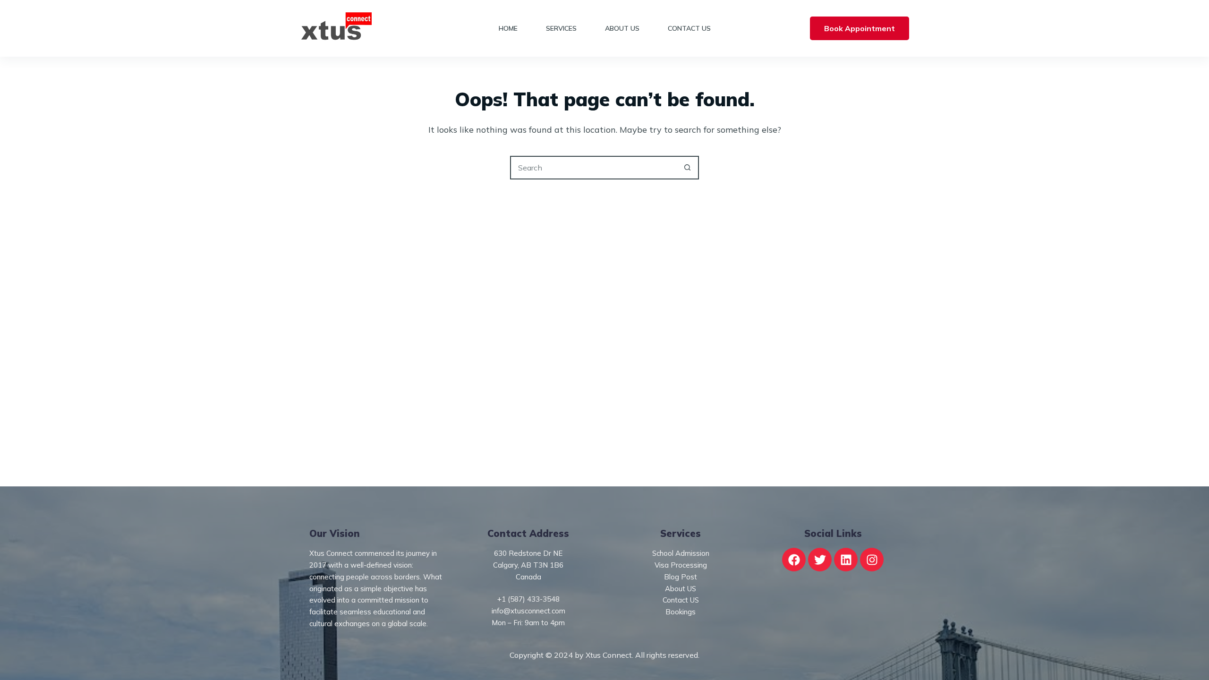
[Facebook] (794, 559)
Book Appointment (859, 28)
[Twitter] (820, 559)
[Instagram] (872, 559)
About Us (622, 28)
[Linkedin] (846, 559)
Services (561, 28)
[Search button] (687, 167)
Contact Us (689, 28)
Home (508, 28)
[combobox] (593, 167)
